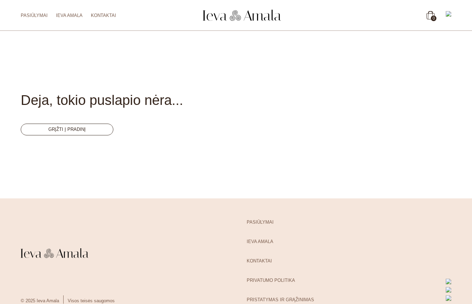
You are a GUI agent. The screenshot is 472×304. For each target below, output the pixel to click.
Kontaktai (103, 15)
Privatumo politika (271, 280)
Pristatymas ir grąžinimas (280, 299)
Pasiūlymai (34, 15)
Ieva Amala (69, 15)
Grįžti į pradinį (67, 129)
